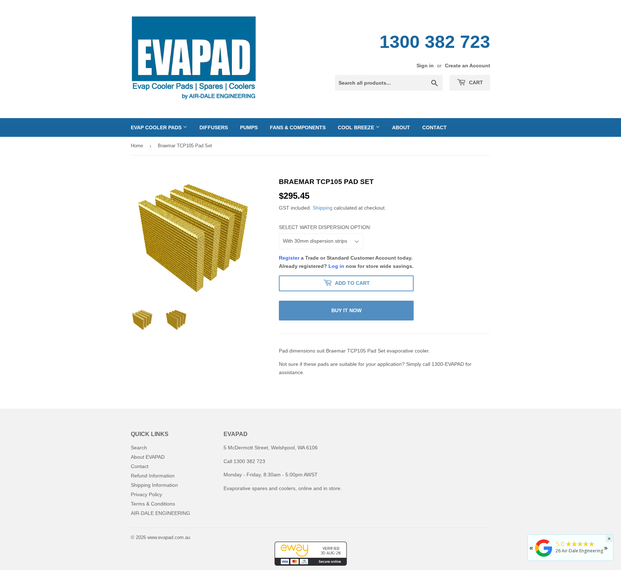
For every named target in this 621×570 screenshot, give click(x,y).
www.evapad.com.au (168, 537)
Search (139, 447)
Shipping (322, 208)
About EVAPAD (148, 457)
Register (289, 258)
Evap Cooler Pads (157, 127)
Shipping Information (154, 485)
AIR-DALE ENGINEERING (160, 513)
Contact (434, 127)
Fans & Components (298, 127)
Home (137, 145)
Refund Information (153, 476)
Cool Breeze (357, 127)
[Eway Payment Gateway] (311, 564)
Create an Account (467, 65)
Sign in (425, 65)
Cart (475, 82)
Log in (336, 266)
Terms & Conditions (153, 504)
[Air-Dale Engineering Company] (543, 556)
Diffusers (213, 127)
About (401, 127)
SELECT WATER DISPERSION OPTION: (325, 227)
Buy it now (346, 310)
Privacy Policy (146, 494)
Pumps (249, 127)
